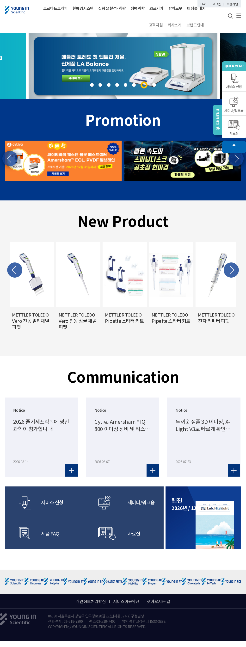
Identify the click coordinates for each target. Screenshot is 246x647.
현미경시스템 (83, 8)
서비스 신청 (234, 86)
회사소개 (174, 25)
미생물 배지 (196, 8)
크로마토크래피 (55, 8)
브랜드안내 (195, 25)
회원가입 (232, 4)
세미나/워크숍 (234, 110)
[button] (92, 85)
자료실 (234, 133)
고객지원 (156, 25)
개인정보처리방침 (91, 601)
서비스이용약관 (126, 601)
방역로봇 (175, 8)
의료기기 (156, 8)
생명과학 (138, 8)
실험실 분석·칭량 (112, 8)
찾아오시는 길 (158, 601)
